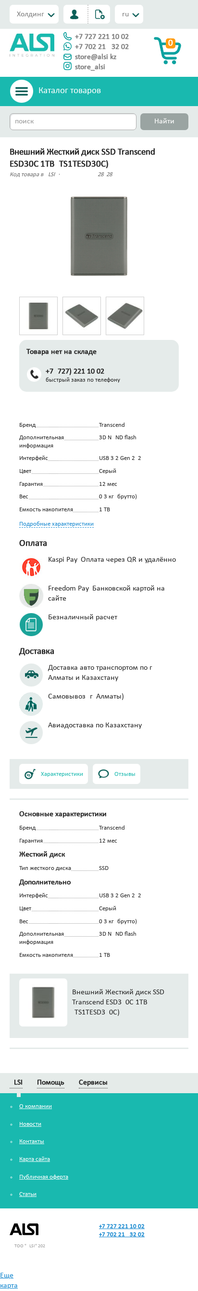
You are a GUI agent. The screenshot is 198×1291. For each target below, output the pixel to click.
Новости (30, 1124)
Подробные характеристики (56, 524)
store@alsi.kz (95, 57)
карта (9, 1286)
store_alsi (90, 67)
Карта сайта (34, 1159)
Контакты (31, 1141)
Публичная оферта (43, 1177)
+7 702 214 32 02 (102, 47)
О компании (35, 1106)
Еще (6, 1275)
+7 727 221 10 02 (102, 37)
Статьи (28, 1194)
